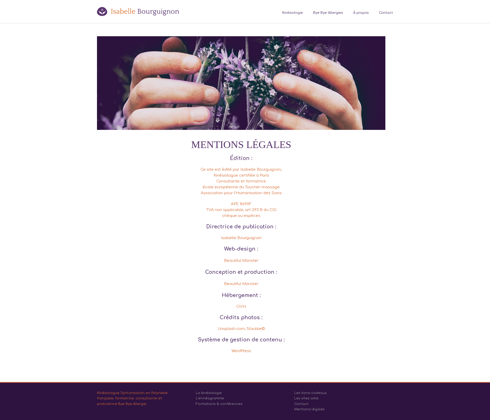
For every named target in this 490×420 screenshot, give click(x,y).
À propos (361, 13)
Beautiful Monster (241, 260)
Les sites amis (306, 398)
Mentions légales (309, 409)
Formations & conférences (219, 404)
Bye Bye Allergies (328, 13)
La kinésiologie (209, 393)
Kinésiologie (292, 13)
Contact (386, 13)
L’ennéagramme (210, 398)
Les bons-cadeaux (310, 393)
